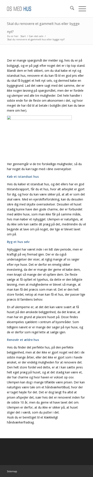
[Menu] (80, 8)
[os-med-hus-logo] (38, 8)
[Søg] (70, 8)
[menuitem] (70, 8)
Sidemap (12, 471)
